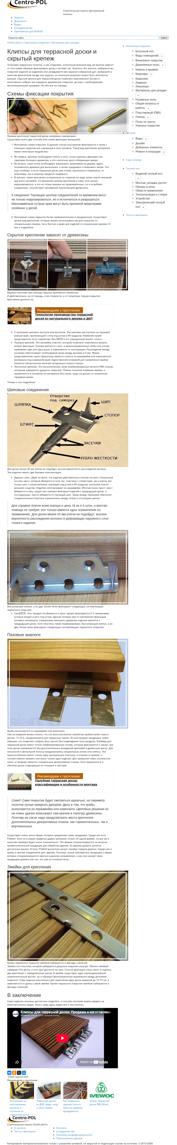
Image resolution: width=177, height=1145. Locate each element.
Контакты (61, 1127)
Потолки (130, 132)
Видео (17, 24)
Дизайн (140, 143)
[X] (19, 1073)
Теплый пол (132, 168)
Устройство (143, 198)
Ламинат (141, 82)
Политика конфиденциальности (74, 1134)
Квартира (142, 74)
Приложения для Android (28, 31)
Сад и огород (133, 159)
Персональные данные (69, 1138)
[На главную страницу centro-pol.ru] (21, 1119)
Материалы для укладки (65, 42)
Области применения (149, 190)
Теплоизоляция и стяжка (151, 194)
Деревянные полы (147, 65)
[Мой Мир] (24, 1073)
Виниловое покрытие (149, 60)
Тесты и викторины (136, 215)
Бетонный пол (145, 51)
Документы (20, 21)
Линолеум (142, 86)
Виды (139, 138)
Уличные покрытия (148, 125)
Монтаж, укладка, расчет (151, 183)
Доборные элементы (149, 147)
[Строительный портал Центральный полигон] (27, 4)
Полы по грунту (145, 122)
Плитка (140, 117)
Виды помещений (147, 55)
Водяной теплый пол (149, 173)
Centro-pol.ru (14, 42)
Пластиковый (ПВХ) (148, 112)
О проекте (20, 1127)
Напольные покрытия (37, 42)
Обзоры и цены (145, 187)
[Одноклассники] (14, 1073)
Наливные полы (146, 99)
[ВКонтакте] (9, 1073)
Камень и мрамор (147, 69)
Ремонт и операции (148, 151)
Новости (19, 17)
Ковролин (142, 79)
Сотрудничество (23, 27)
